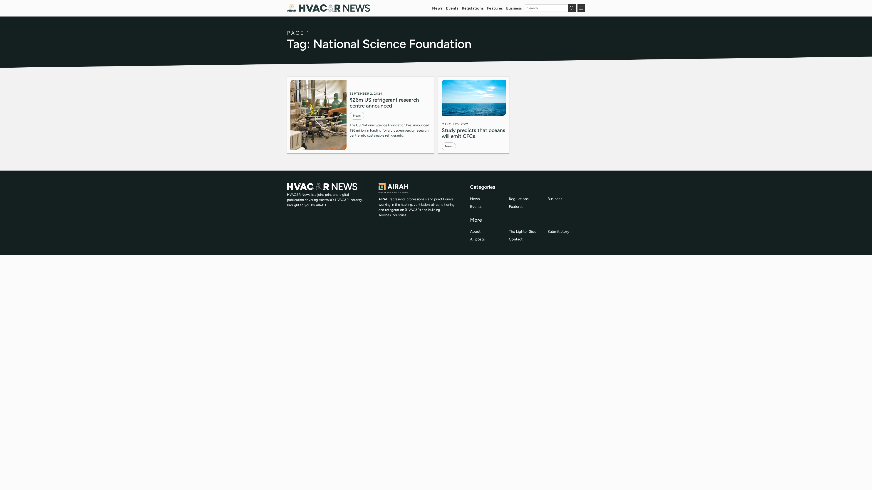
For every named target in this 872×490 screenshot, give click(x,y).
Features (495, 8)
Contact (516, 239)
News (437, 8)
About (475, 231)
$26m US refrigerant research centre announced (384, 103)
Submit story (558, 231)
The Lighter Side (522, 231)
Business (514, 8)
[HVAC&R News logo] (328, 8)
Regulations (473, 8)
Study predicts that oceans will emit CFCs (473, 133)
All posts (477, 239)
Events (452, 8)
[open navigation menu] (581, 8)
